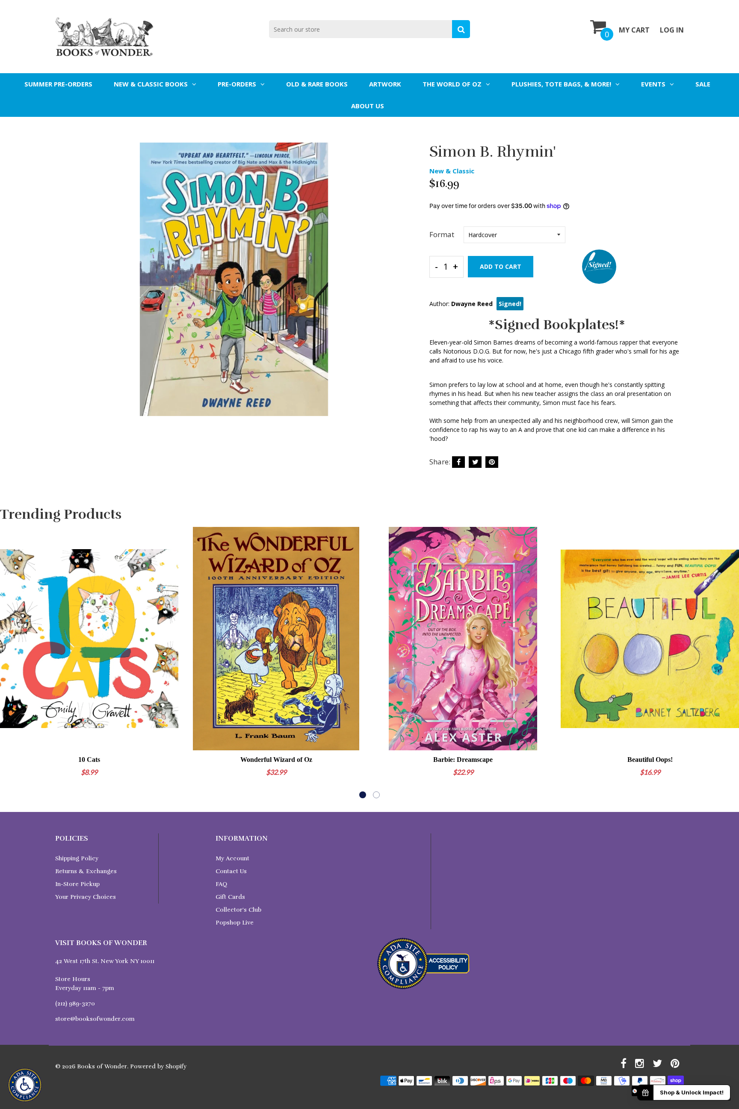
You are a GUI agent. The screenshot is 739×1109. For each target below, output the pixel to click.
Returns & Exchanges (86, 871)
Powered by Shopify (158, 1066)
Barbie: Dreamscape (463, 759)
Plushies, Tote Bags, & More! (561, 84)
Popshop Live (235, 922)
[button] (362, 794)
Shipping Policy (76, 858)
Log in (672, 30)
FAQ (221, 884)
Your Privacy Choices (85, 897)
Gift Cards (230, 897)
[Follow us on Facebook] (458, 462)
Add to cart (500, 266)
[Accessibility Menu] (25, 1085)
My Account (232, 858)
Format (441, 234)
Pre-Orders (237, 84)
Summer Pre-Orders (58, 84)
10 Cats (89, 759)
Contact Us (231, 871)
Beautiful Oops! (650, 759)
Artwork (385, 84)
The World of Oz (452, 84)
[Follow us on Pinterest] (491, 462)
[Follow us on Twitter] (475, 462)
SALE (702, 84)
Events (653, 84)
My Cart (634, 30)
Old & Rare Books (317, 84)
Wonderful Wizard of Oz (276, 759)
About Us (367, 105)
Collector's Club (238, 909)
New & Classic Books (151, 84)
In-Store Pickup (77, 884)
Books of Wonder (102, 1066)
